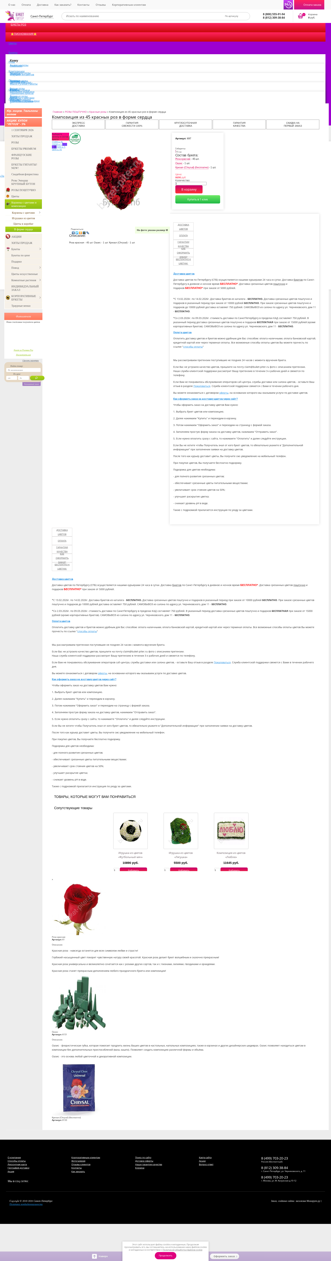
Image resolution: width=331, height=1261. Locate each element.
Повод (15, 267)
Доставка (42, 4)
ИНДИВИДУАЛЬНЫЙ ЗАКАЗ (25, 288)
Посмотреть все (23, 354)
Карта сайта (205, 1157)
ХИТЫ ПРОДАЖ (21, 136)
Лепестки (14, 99)
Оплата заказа (312, 4)
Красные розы (98, 111)
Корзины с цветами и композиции (24, 204)
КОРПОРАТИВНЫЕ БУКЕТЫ (23, 297)
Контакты (83, 4)
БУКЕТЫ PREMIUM (23, 148)
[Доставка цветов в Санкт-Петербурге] (14, 15)
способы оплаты (193, 346)
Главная (57, 111)
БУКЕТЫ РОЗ (18, 24)
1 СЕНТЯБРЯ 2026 (22, 130)
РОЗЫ (15, 142)
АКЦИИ (16, 236)
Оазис (179, 163)
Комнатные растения (23, 280)
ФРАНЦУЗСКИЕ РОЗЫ (21, 156)
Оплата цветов (182, 332)
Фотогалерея (78, 1160)
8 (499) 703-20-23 (274, 1158)
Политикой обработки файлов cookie (182, 1249)
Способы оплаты (17, 1160)
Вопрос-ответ (206, 1164)
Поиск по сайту (143, 1157)
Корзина (139, 1167)
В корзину (189, 189)
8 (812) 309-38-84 (274, 17)
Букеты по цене (20, 255)
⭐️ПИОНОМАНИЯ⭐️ (24, 34)
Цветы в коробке (23, 223)
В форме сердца (23, 229)
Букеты (13, 52)
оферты (223, 392)
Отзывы (101, 4)
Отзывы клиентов (80, 1164)
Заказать (309, 16)
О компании (14, 1157)
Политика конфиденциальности (26, 1204)
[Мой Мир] (84, 232)
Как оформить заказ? (183, 252)
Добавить (133, 870)
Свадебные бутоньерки (25, 101)
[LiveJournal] (88, 232)
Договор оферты (144, 1160)
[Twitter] (77, 232)
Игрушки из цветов (22, 74)
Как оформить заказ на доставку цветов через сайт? (205, 398)
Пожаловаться (201, 386)
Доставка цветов (183, 226)
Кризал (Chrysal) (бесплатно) (192, 167)
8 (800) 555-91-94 (274, 14)
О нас (11, 4)
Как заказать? (62, 4)
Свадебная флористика (24, 174)
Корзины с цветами (23, 212)
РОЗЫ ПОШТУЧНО (23, 190)
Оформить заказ (224, 1256)
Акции (202, 1160)
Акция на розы (19, 65)
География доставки (18, 1167)
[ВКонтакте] (73, 232)
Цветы (13, 43)
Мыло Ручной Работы (24, 83)
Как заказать (78, 1171)
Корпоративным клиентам (129, 4)
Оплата (26, 4)
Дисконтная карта (17, 1164)
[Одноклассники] (80, 232)
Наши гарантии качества (148, 1164)
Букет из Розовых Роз (23, 350)
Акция (11, 1171)
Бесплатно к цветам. (183, 261)
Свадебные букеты (22, 93)
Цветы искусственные (24, 274)
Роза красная (182, 158)
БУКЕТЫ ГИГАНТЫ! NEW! (24, 166)
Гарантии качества (183, 244)
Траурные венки (21, 305)
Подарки (16, 261)
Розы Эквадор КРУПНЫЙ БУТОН (23, 182)
